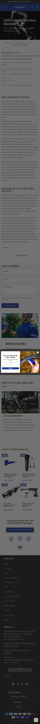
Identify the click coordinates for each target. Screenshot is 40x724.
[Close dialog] (38, 352)
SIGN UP (10, 368)
